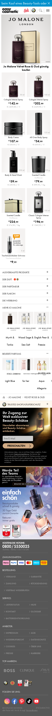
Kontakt (11, 611)
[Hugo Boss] (9, 671)
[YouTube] (36, 701)
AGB (33, 633)
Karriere (36, 653)
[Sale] (26, 11)
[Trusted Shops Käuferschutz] (5, 683)
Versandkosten (32, 710)
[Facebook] (14, 701)
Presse (9, 653)
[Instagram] (7, 701)
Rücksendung (39, 583)
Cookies (10, 646)
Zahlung (11, 583)
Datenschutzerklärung (21, 454)
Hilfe (33, 604)
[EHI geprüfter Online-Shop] (12, 683)
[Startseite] (4, 397)
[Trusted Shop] (33, 11)
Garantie (36, 576)
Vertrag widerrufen (17, 590)
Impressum (12, 633)
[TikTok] (29, 701)
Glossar (36, 611)
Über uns (36, 646)
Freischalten (16, 445)
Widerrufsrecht (15, 639)
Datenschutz (38, 639)
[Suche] (40, 11)
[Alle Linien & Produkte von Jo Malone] (26, 21)
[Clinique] (27, 670)
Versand (11, 576)
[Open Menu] (11, 11)
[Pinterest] (21, 701)
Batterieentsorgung (18, 618)
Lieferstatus (13, 604)
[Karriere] (26, 477)
